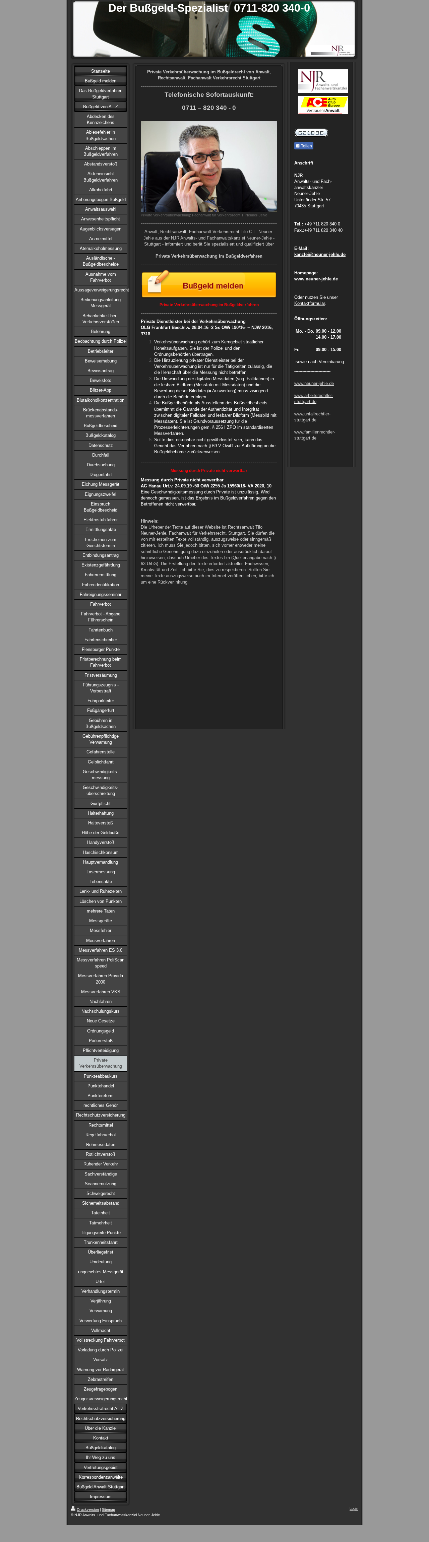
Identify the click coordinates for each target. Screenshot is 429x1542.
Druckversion (88, 1509)
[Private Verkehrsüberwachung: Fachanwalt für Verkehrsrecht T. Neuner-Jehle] (209, 166)
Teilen (306, 146)
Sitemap (108, 1509)
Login (354, 1508)
